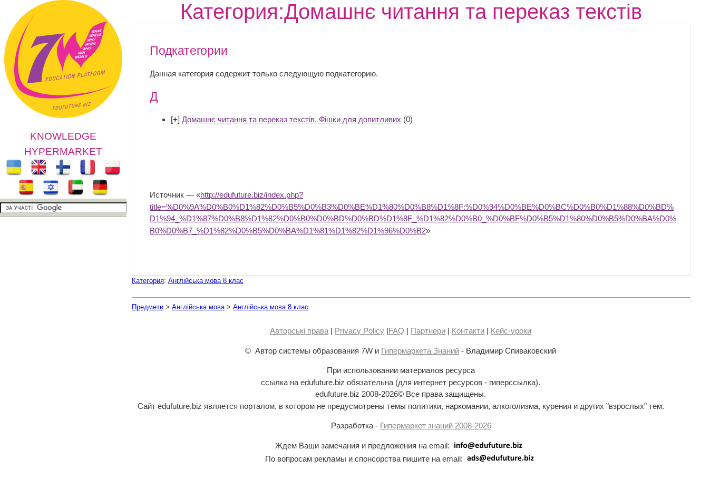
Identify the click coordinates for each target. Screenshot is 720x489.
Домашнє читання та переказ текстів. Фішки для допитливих (291, 119)
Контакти (468, 330)
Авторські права (299, 330)
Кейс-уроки (511, 330)
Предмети (147, 307)
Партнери (428, 330)
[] (175, 119)
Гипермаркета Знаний (420, 350)
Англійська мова (198, 307)
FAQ (396, 330)
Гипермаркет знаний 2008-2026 (435, 425)
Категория (148, 281)
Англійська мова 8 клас (206, 281)
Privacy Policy (359, 330)
